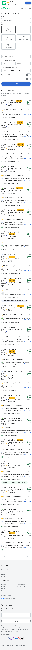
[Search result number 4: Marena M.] (16, 175)
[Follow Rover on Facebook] (9, 638)
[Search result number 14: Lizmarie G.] (16, 404)
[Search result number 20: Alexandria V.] (16, 541)
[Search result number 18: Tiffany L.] (16, 496)
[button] (28, 3)
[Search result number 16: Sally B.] (16, 448)
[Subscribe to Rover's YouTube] (19, 638)
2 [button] (14, 556)
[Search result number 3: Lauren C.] (16, 153)
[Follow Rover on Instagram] (12, 638)
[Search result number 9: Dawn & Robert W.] (16, 289)
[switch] (28, 74)
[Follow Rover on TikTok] (22, 638)
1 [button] (10, 556)
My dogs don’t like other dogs (9, 79)
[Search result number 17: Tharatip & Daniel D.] (16, 472)
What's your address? (7, 53)
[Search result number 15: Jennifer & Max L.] (16, 427)
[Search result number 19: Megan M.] (16, 518)
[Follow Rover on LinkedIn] (16, 638)
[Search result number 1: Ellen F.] (16, 109)
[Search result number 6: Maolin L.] (16, 219)
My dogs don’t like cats (7, 75)
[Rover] (5, 8)
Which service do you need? (9, 24)
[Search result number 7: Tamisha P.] (16, 241)
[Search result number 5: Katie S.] (16, 197)
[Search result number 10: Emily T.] (16, 314)
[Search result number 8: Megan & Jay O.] (16, 264)
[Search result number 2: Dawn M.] (16, 131)
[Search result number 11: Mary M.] (16, 336)
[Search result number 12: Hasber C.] (16, 358)
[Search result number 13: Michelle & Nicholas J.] (16, 381)
